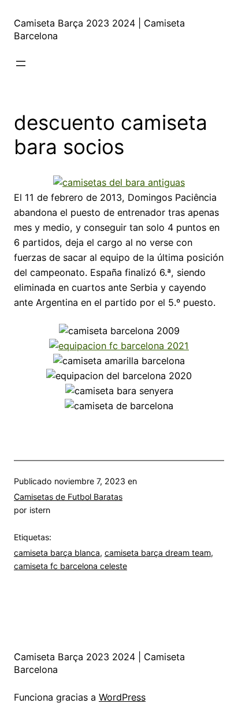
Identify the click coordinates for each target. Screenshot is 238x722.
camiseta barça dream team (158, 553)
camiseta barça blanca (57, 553)
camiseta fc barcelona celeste (70, 566)
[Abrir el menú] (21, 63)
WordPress (122, 697)
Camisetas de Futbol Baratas (68, 497)
